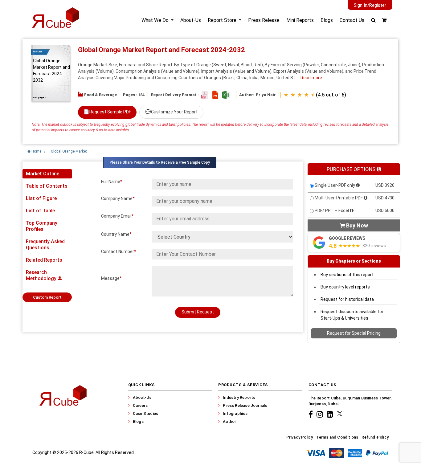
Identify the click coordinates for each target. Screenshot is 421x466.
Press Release (264, 20)
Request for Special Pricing (354, 333)
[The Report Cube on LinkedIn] (331, 414)
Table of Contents (46, 186)
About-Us (190, 20)
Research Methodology (42, 275)
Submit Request (198, 311)
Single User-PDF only (335, 185)
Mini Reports (300, 20)
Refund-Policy (375, 437)
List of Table (40, 211)
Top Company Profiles (41, 226)
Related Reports (44, 260)
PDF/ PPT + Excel (332, 210)
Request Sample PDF (107, 112)
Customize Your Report (171, 112)
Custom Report (47, 297)
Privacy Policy (299, 437)
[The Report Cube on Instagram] (321, 414)
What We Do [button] (155, 20)
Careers (140, 405)
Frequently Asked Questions (45, 245)
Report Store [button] (223, 20)
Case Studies (145, 413)
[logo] (55, 23)
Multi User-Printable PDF (339, 197)
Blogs (327, 20)
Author (229, 421)
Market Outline (42, 174)
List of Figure (41, 198)
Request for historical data (347, 299)
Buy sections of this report (347, 274)
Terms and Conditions (337, 437)
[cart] (384, 20)
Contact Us (352, 20)
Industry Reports (239, 397)
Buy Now (354, 225)
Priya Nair (266, 94)
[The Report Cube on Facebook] (312, 414)
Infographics (235, 413)
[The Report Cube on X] (339, 414)
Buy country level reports (345, 286)
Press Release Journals (245, 405)
